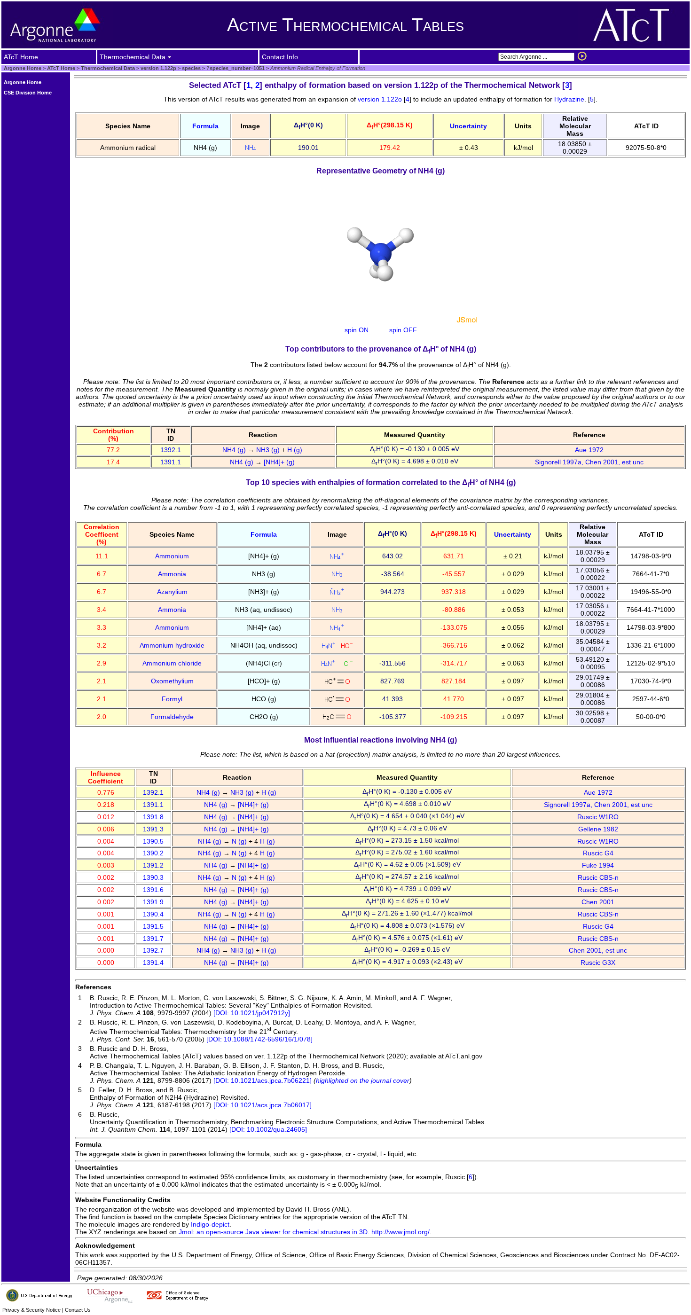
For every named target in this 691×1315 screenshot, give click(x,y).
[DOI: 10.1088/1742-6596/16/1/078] (259, 1039)
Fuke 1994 (598, 865)
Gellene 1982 (598, 829)
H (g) (295, 450)
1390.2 (153, 853)
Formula (205, 126)
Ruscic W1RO (598, 817)
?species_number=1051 (235, 68)
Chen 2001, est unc (598, 950)
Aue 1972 (589, 450)
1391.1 (170, 462)
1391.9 (153, 902)
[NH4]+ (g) (280, 462)
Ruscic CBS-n (598, 877)
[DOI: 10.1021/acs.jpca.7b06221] (262, 1080)
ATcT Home (61, 68)
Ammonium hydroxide (172, 645)
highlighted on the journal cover (362, 1080)
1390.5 (153, 841)
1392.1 (170, 450)
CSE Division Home (28, 92)
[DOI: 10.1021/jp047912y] (251, 1013)
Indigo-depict (210, 1224)
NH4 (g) (235, 450)
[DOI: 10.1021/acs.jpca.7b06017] (262, 1105)
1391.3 (153, 829)
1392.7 (153, 950)
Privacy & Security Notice (31, 1310)
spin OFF (403, 330)
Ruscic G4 (598, 853)
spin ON (357, 330)
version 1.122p (157, 68)
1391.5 (153, 926)
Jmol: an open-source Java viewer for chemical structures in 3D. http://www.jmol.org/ (304, 1232)
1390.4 (153, 914)
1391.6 (153, 889)
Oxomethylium (172, 681)
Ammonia (172, 574)
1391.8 (153, 817)
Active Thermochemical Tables (345, 25)
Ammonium (172, 556)
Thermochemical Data (108, 68)
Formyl (172, 699)
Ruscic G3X (598, 962)
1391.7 (153, 938)
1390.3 (153, 877)
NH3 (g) (269, 450)
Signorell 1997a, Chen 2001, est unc (589, 462)
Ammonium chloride (172, 663)
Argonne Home (22, 68)
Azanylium (172, 591)
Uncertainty (468, 126)
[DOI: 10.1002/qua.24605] (268, 1129)
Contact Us (78, 1310)
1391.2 (153, 865)
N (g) (240, 841)
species (191, 68)
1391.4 (153, 962)
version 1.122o (381, 99)
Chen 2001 (597, 902)
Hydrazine (569, 99)
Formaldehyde (172, 716)
